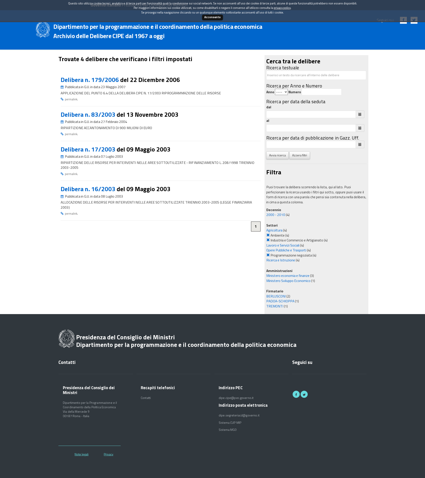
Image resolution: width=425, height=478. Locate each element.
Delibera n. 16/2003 (89, 189)
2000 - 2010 (275, 214)
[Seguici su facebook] (296, 394)
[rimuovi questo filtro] (268, 235)
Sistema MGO (228, 429)
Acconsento (212, 17)
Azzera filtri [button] (299, 155)
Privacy (108, 454)
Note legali (82, 454)
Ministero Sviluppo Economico (288, 280)
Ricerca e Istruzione (280, 260)
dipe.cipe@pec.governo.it (236, 398)
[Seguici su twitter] (304, 394)
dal (268, 107)
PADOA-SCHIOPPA (280, 301)
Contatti (146, 398)
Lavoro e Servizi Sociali (282, 245)
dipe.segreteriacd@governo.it (239, 415)
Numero (294, 92)
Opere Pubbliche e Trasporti (286, 250)
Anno (270, 92)
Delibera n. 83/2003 (89, 114)
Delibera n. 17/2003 (89, 149)
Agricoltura (274, 230)
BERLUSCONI (276, 296)
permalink (71, 99)
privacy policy (282, 8)
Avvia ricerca (277, 155)
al (267, 120)
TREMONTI (274, 306)
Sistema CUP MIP (230, 422)
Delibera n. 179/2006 (90, 79)
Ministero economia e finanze (287, 275)
